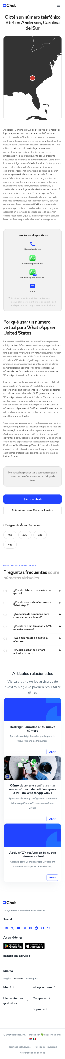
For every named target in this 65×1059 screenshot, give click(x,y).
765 (10, 535)
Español (18, 978)
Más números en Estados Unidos (32, 510)
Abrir (52, 751)
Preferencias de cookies (32, 1052)
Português (32, 978)
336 (40, 535)
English (7, 978)
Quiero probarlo (32, 499)
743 (10, 544)
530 (24, 535)
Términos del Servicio (19, 1046)
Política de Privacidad (46, 1046)
